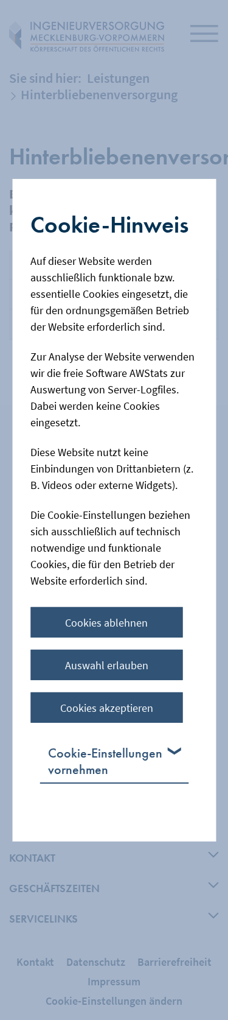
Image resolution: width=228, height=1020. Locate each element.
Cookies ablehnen (106, 623)
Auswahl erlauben (106, 665)
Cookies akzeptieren (106, 708)
